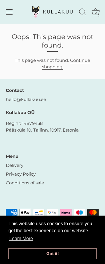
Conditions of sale (25, 183)
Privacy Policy (21, 174)
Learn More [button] (21, 238)
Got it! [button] (52, 253)
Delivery (14, 165)
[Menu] (9, 12)
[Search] (82, 12)
